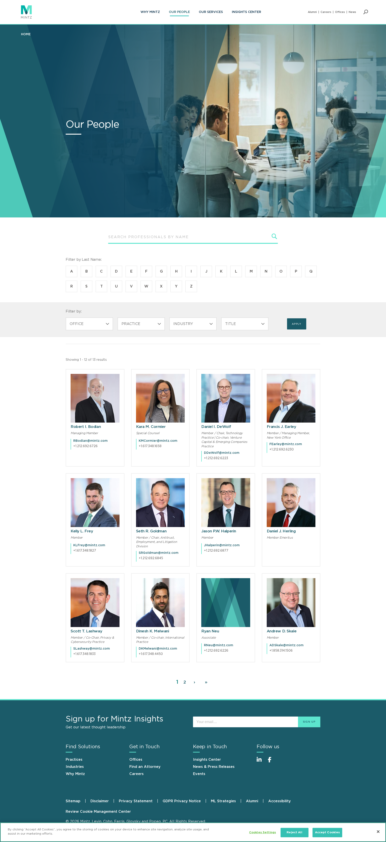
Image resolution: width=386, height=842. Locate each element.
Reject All (294, 832)
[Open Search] (365, 12)
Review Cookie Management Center (98, 811)
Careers (326, 12)
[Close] (378, 831)
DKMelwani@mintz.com (158, 648)
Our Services (211, 12)
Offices (340, 12)
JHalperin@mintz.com (222, 545)
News (352, 12)
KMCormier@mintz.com (158, 440)
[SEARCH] (274, 236)
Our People (179, 12)
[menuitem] (150, 12)
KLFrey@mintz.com (89, 545)
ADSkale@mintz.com (286, 645)
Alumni (312, 12)
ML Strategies (223, 801)
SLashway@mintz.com (91, 648)
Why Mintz (150, 12)
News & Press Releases (214, 767)
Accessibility (279, 801)
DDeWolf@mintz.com (221, 452)
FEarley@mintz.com (285, 444)
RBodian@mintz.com (90, 440)
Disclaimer (99, 801)
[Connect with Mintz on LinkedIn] (261, 762)
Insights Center (246, 12)
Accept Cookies (327, 832)
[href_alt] (95, 398)
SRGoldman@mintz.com (158, 552)
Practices (74, 759)
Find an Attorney (145, 767)
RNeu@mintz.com (218, 645)
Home (26, 34)
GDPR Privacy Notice (182, 801)
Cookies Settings (262, 832)
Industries (75, 767)
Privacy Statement (136, 801)
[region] (193, 832)
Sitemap (73, 801)
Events (199, 774)
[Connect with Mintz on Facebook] (272, 762)
